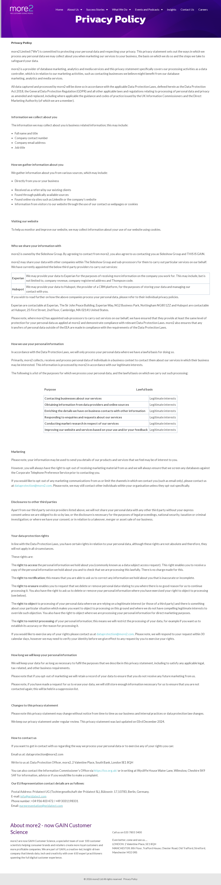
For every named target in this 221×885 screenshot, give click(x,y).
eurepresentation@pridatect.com (41, 805)
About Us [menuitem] (73, 9)
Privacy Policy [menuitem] (130, 879)
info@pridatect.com (33, 796)
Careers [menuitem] (203, 9)
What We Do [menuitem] (119, 9)
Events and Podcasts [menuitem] (147, 9)
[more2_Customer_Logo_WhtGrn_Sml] (22, 9)
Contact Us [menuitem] (187, 9)
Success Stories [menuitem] (95, 9)
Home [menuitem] (59, 9)
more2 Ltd (97, 879)
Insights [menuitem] (171, 9)
